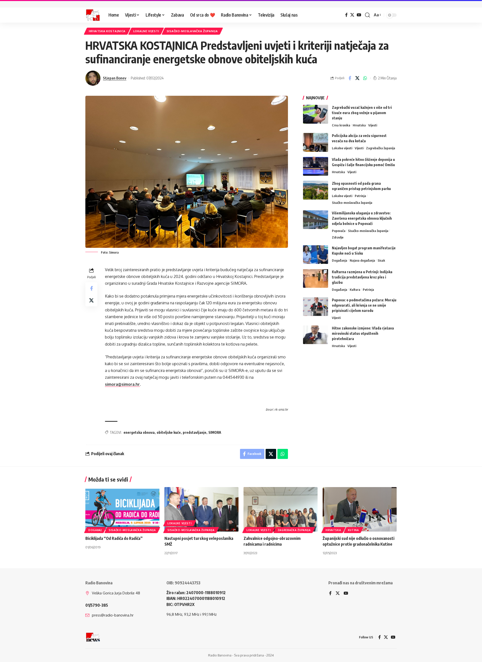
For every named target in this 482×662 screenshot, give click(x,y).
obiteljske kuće (169, 432)
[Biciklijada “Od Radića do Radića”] (122, 509)
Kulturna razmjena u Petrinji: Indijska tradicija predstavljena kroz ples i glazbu (362, 276)
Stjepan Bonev (114, 78)
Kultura (355, 289)
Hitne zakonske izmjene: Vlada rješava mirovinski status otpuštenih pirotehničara (363, 333)
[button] (367, 15)
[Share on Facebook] (349, 78)
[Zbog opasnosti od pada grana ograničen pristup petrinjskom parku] (315, 190)
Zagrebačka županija (380, 148)
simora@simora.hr (122, 384)
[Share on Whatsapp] (365, 78)
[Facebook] (346, 15)
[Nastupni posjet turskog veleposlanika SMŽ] (201, 509)
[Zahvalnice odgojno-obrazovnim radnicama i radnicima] (281, 509)
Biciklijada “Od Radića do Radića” (114, 538)
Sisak (381, 260)
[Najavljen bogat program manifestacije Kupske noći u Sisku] (315, 254)
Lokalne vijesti (146, 31)
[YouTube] (359, 15)
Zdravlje (337, 237)
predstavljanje (194, 432)
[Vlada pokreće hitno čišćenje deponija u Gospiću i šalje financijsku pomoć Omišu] (315, 166)
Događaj (95, 530)
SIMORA (214, 432)
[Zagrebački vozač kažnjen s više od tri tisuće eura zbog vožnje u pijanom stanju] (315, 114)
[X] (352, 15)
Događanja (339, 260)
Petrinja (360, 196)
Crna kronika (341, 125)
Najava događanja (362, 260)
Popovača (338, 230)
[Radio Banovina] (92, 15)
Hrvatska (359, 125)
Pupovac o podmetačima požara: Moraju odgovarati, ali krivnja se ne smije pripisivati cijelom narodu (364, 305)
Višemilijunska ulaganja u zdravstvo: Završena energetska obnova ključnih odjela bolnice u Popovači (362, 218)
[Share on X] (357, 78)
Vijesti (372, 125)
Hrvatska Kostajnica (107, 31)
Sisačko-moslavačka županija (192, 31)
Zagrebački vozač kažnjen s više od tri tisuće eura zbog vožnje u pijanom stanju (362, 112)
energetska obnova (139, 432)
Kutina (353, 530)
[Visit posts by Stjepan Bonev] (92, 78)
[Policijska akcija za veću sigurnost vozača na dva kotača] (315, 142)
